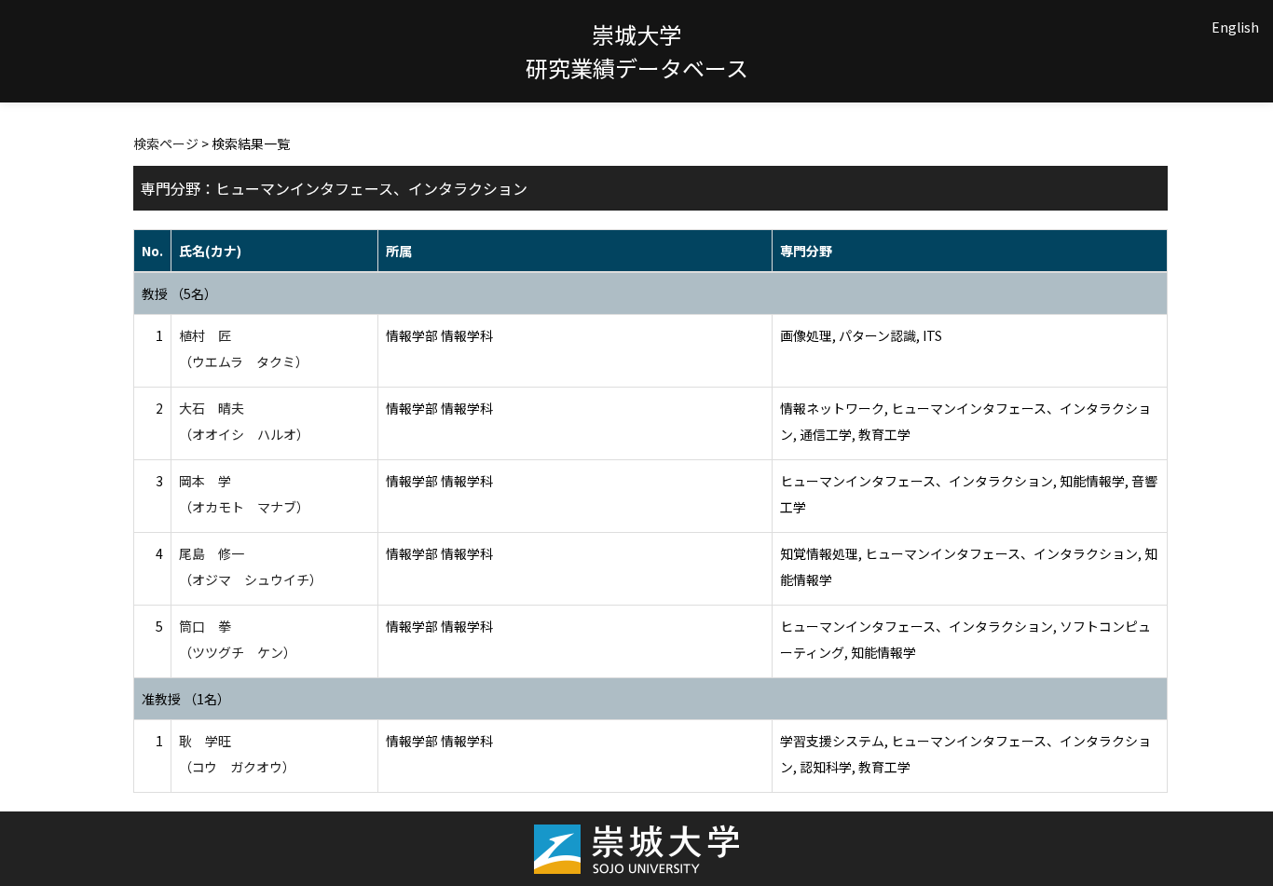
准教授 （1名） (186, 698)
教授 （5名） (179, 293)
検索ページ (165, 143)
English (1235, 27)
